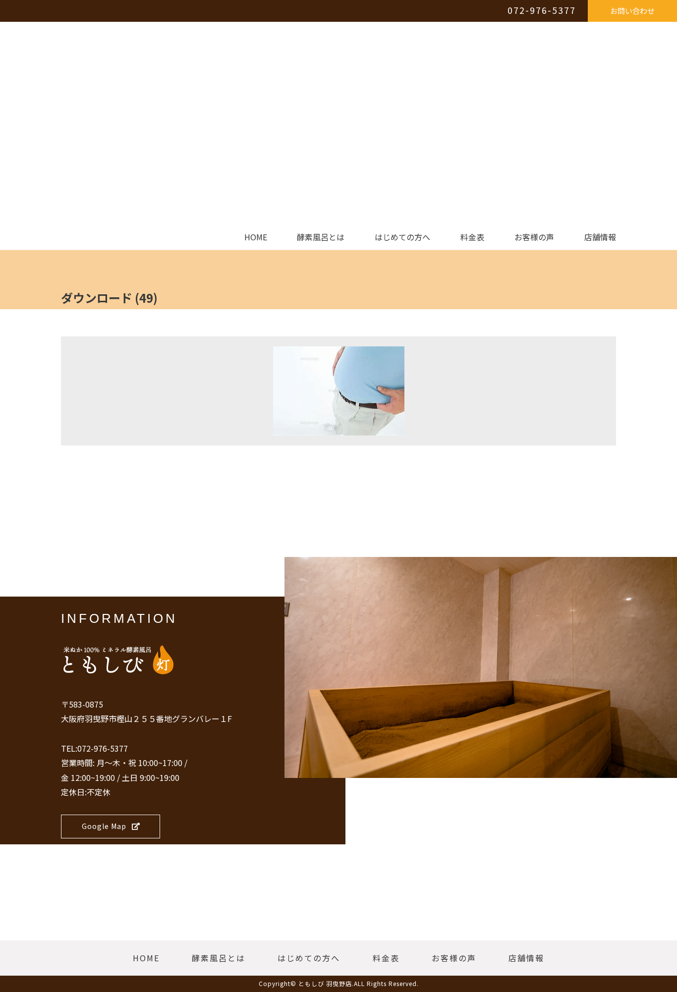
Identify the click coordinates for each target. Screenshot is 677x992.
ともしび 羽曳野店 (325, 983)
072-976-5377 (542, 9)
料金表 (472, 237)
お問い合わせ (632, 10)
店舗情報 (600, 237)
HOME (255, 237)
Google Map (104, 826)
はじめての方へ (402, 237)
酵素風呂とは (320, 237)
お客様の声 (534, 237)
